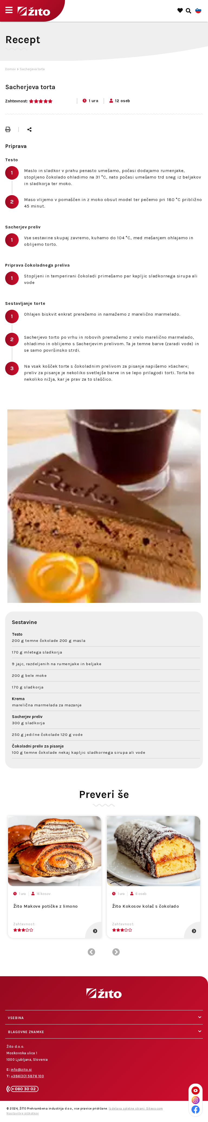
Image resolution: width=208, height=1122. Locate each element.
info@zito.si (21, 1070)
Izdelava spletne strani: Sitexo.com (136, 1108)
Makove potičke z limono (45, 906)
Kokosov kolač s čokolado (145, 906)
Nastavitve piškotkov (22, 1113)
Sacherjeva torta (32, 69)
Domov (10, 69)
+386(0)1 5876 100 (27, 1076)
